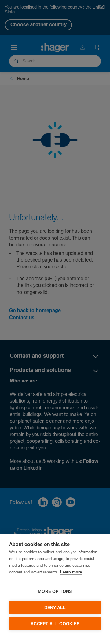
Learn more (71, 572)
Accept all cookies (55, 624)
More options (55, 591)
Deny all (55, 607)
